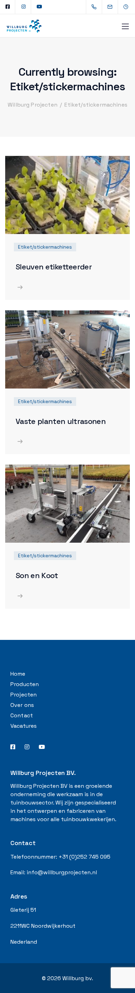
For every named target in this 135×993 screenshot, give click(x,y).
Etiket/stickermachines (45, 247)
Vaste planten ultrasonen (61, 421)
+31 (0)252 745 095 (84, 856)
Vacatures (23, 725)
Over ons (22, 705)
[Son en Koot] (67, 503)
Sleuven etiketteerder (54, 267)
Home (18, 673)
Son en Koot (37, 575)
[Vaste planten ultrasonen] (67, 348)
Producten (24, 684)
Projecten (23, 694)
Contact (21, 715)
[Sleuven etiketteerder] (67, 194)
